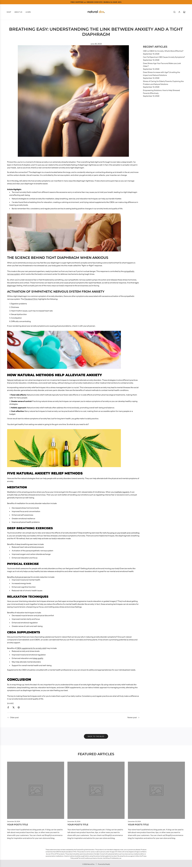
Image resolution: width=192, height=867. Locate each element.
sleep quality (38, 658)
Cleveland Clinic (31, 299)
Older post (14, 717)
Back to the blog (96, 736)
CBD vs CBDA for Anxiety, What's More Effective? (163, 51)
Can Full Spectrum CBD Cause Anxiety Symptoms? (164, 57)
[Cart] (184, 12)
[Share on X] (13, 708)
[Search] (174, 12)
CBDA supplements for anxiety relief (31, 648)
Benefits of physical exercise (18, 577)
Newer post (132, 717)
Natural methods (14, 380)
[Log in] (179, 12)
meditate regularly (121, 492)
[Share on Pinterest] (18, 708)
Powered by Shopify (104, 864)
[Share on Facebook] (8, 708)
